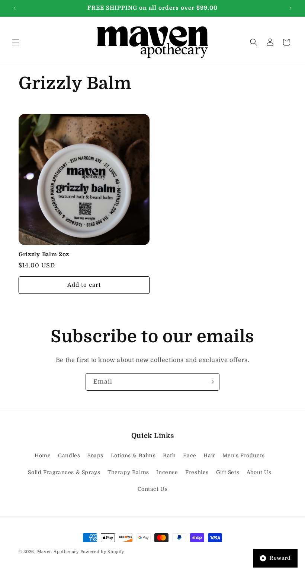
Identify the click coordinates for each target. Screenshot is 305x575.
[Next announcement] (290, 8)
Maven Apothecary (58, 551)
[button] (15, 42)
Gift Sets (227, 472)
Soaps (95, 455)
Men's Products (243, 455)
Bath (169, 455)
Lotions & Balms (133, 455)
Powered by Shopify (102, 551)
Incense (167, 472)
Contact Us (153, 489)
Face (189, 455)
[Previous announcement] (14, 8)
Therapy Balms (128, 472)
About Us (259, 472)
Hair (209, 455)
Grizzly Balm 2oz (44, 254)
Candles (69, 455)
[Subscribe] (211, 382)
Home (43, 455)
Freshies (197, 472)
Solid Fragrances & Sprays (64, 472)
